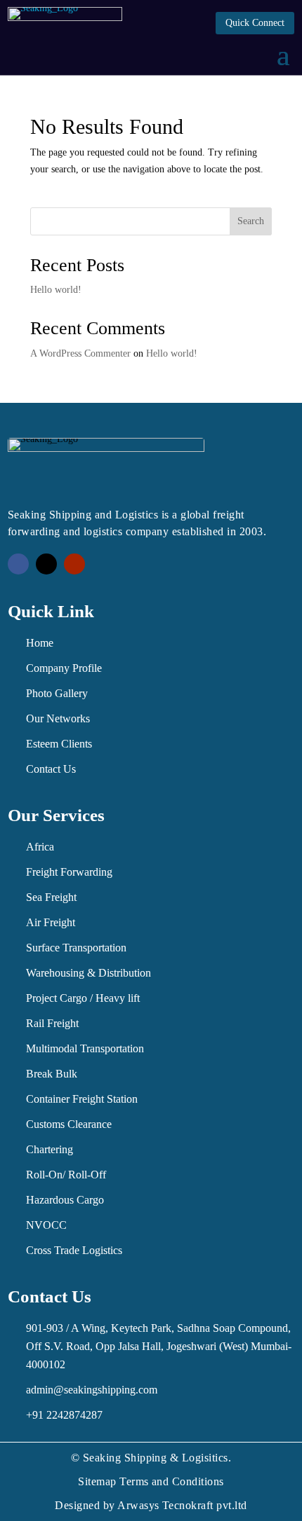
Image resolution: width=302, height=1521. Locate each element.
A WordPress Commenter (80, 353)
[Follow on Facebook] (18, 563)
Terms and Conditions (171, 1481)
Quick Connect (254, 23)
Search (250, 221)
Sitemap (97, 1481)
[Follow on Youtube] (74, 563)
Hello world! (55, 289)
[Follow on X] (46, 563)
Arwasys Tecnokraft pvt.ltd (182, 1505)
